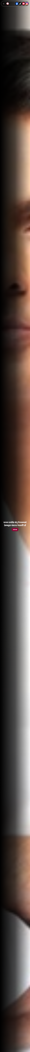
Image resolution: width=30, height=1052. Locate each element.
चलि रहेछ (15, 531)
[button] (3, 3)
